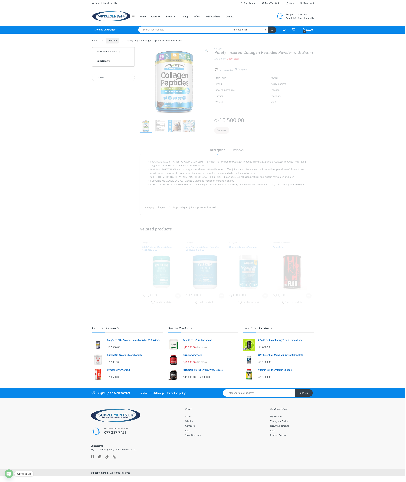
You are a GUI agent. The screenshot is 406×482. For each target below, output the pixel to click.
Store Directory (193, 435)
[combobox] (184, 30)
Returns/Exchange (279, 425)
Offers (197, 16)
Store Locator (250, 3)
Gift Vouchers (213, 16)
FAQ (187, 430)
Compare (242, 69)
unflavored (210, 207)
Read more (178, 296)
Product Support (278, 435)
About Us (156, 16)
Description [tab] (217, 150)
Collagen (112, 40)
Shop (291, 3)
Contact (230, 16)
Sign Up (304, 392)
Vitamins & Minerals (281, 242)
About (188, 416)
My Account (308, 3)
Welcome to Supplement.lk (104, 3)
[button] (206, 51)
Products (170, 16)
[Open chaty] (9, 473)
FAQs (272, 430)
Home (143, 16)
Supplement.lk (100, 472)
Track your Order (279, 421)
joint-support (196, 207)
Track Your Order (273, 3)
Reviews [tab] (238, 150)
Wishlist (189, 421)
